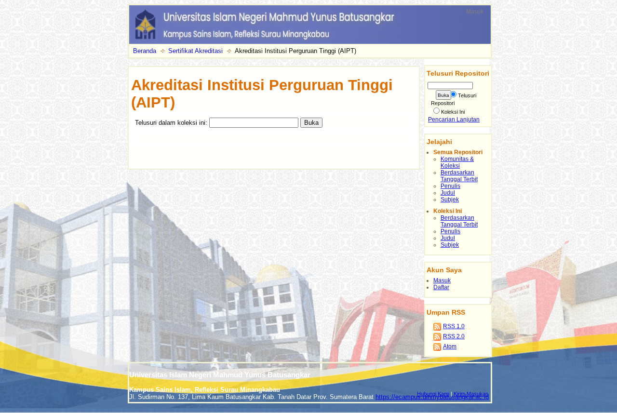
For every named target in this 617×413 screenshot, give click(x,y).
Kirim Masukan (471, 394)
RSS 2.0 (454, 336)
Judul (448, 192)
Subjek (450, 199)
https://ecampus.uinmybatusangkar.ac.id (432, 396)
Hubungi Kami (433, 394)
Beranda (144, 50)
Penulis (450, 186)
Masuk (474, 11)
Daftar (441, 287)
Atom (449, 346)
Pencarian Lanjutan (454, 119)
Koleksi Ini (453, 112)
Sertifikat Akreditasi (195, 50)
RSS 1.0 (454, 326)
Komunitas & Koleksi (457, 162)
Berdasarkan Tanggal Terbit (459, 176)
